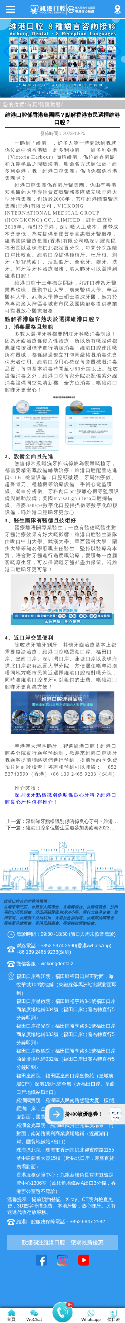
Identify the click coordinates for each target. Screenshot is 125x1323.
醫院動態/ (51, 104)
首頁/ (33, 104)
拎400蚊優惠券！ (84, 1114)
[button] (28, 92)
